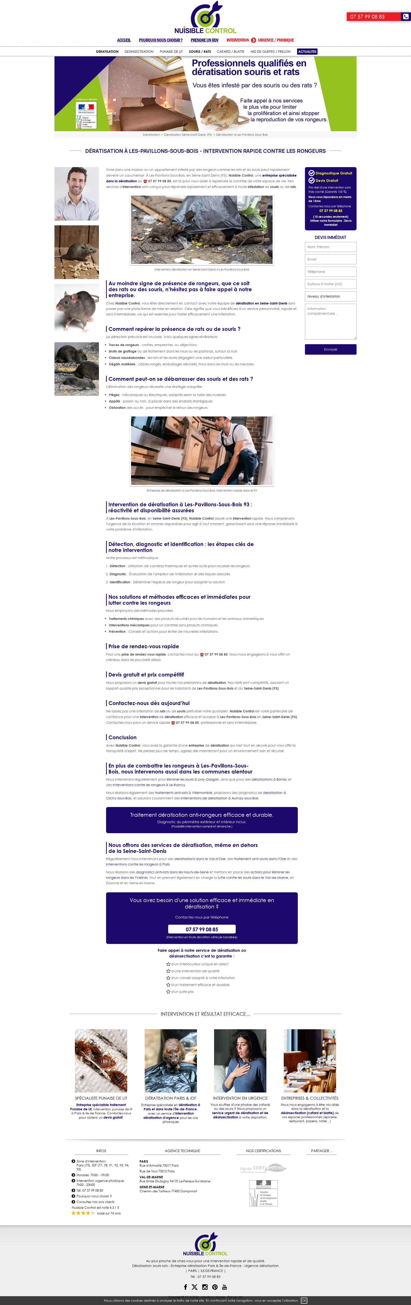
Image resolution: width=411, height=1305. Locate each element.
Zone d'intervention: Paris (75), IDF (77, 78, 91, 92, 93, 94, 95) (103, 1165)
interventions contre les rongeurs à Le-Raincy (149, 785)
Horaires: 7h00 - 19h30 (93, 1175)
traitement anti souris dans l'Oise (260, 858)
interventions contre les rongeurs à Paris (138, 864)
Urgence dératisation (262, 1265)
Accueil (124, 40)
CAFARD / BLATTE (230, 51)
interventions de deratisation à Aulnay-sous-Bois (219, 798)
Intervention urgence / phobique (260, 40)
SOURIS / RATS (200, 51)
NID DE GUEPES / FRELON (270, 51)
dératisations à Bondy (269, 779)
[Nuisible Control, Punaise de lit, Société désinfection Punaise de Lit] (205, 17)
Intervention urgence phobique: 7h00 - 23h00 (101, 1183)
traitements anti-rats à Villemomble (183, 792)
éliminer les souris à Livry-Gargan (193, 779)
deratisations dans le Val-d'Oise (199, 858)
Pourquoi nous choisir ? (160, 40)
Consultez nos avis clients (95, 1202)
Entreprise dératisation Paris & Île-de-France (206, 1265)
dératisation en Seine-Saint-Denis (261, 303)
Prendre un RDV (204, 40)
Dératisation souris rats (150, 1265)
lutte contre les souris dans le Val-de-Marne (253, 877)
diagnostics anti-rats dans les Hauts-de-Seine (172, 872)
